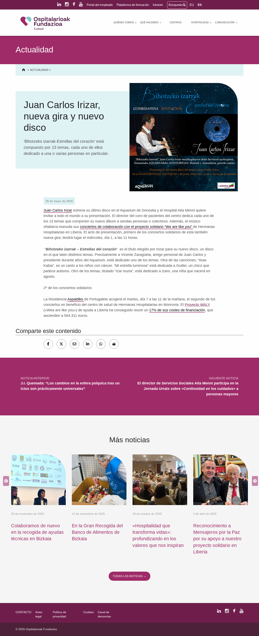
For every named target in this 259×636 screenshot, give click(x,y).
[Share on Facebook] (48, 344)
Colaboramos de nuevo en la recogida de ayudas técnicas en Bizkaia (37, 532)
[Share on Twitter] (61, 344)
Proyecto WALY (197, 305)
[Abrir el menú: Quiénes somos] (136, 23)
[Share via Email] (74, 344)
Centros (176, 22)
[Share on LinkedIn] (87, 344)
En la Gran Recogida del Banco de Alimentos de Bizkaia (97, 532)
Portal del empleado (100, 4)
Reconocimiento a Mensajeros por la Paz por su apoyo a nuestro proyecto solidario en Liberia (217, 538)
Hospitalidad (200, 22)
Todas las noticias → (129, 576)
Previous (5, 481)
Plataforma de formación (133, 4)
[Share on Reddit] (114, 344)
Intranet (158, 4)
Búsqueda (176, 4)
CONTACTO (23, 612)
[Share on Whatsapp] (101, 344)
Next (254, 481)
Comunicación (225, 22)
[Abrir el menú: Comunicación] (237, 23)
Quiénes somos (124, 22)
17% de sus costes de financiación (177, 310)
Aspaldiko (75, 299)
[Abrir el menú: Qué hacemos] (160, 23)
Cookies (88, 612)
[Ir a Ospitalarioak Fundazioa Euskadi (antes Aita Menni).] (24, 69)
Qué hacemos (149, 22)
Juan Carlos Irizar (58, 210)
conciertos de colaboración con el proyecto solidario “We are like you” (136, 227)
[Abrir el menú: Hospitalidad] (211, 23)
